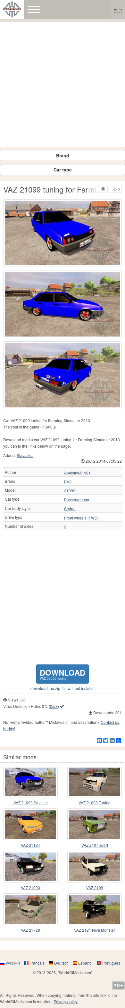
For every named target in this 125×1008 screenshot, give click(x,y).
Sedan (70, 508)
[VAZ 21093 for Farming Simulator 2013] (30, 867)
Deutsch (61, 963)
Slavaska (25, 455)
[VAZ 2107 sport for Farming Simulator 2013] (94, 824)
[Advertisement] (62, 84)
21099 (69, 490)
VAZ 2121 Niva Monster (94, 930)
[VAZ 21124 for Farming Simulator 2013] (30, 824)
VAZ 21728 (30, 930)
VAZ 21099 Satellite (30, 802)
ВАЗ (67, 481)
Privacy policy (66, 1001)
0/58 (54, 706)
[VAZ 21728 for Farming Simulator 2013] (30, 909)
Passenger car (76, 499)
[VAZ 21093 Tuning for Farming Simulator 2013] (94, 782)
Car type (63, 169)
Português (111, 963)
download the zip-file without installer (62, 688)
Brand (62, 155)
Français (37, 963)
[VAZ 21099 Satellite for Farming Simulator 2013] (30, 782)
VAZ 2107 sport (94, 845)
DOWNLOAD (62, 674)
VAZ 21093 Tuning (95, 802)
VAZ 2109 (94, 887)
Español (85, 963)
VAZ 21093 (30, 887)
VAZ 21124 (30, 845)
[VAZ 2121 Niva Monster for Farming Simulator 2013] (94, 909)
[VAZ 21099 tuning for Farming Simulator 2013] (62, 233)
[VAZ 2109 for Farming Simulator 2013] (94, 867)
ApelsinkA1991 (77, 472)
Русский (12, 963)
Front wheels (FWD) (81, 517)
